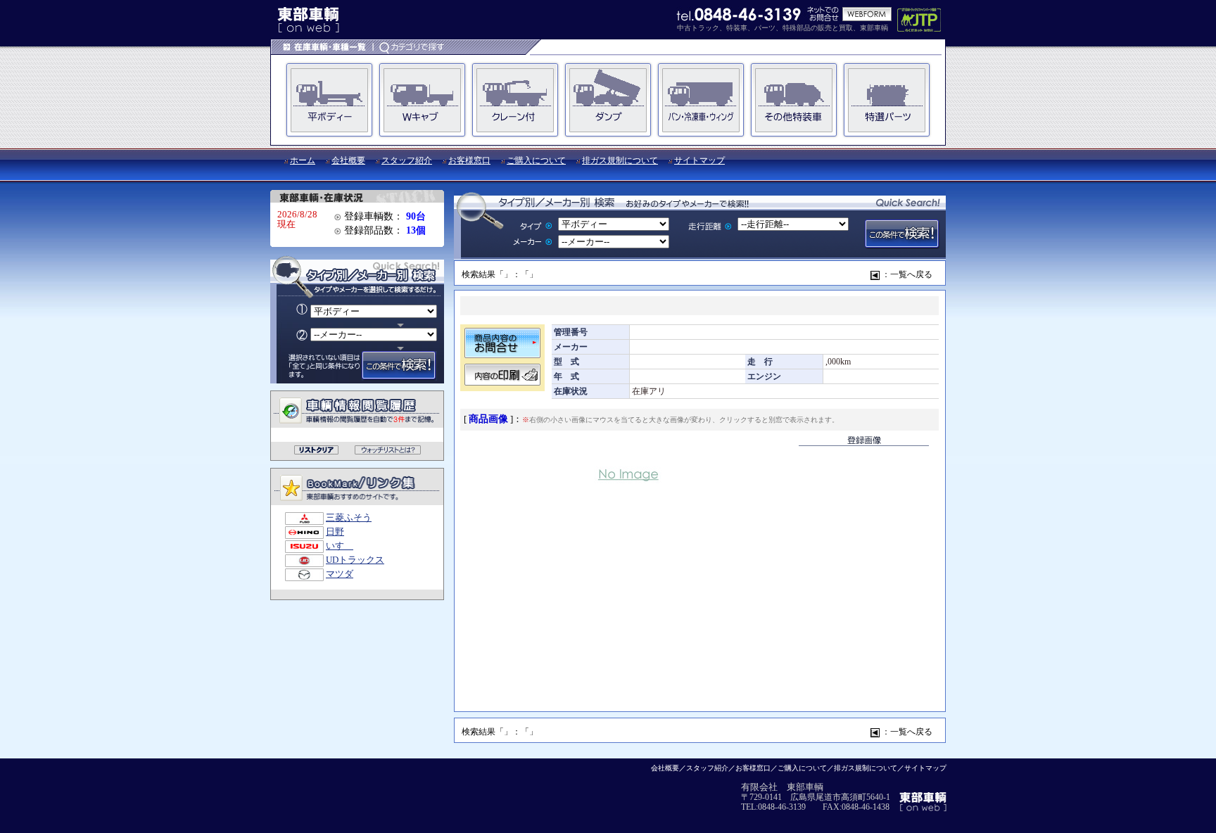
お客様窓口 (469, 160)
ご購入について (536, 160)
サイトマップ (699, 160)
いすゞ (339, 546)
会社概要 (348, 160)
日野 (335, 532)
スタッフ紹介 (406, 160)
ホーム (302, 160)
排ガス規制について (620, 160)
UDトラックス (355, 560)
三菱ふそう (349, 518)
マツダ (339, 574)
